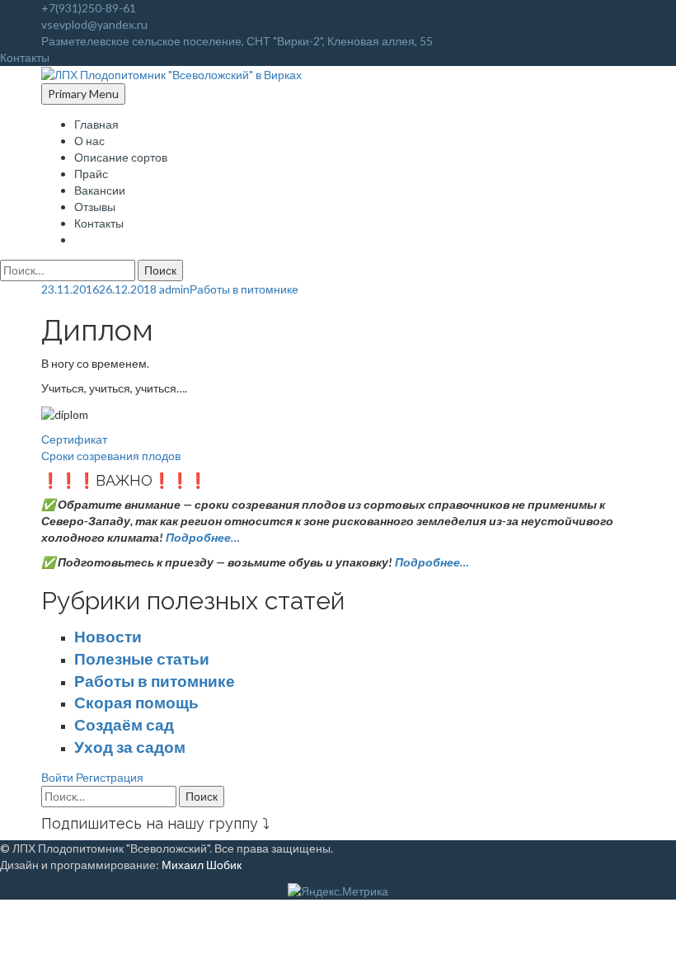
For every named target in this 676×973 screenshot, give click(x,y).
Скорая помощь (136, 702)
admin (174, 289)
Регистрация (109, 777)
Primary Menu (83, 94)
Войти (57, 777)
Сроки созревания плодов (111, 456)
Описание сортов (120, 157)
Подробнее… (203, 537)
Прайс (91, 174)
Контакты (99, 223)
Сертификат (74, 439)
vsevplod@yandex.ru (94, 24)
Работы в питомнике (244, 289)
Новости (108, 637)
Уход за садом (129, 747)
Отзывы (94, 207)
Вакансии (99, 190)
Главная (96, 124)
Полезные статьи (141, 659)
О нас (89, 141)
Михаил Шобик (202, 865)
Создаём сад (124, 725)
